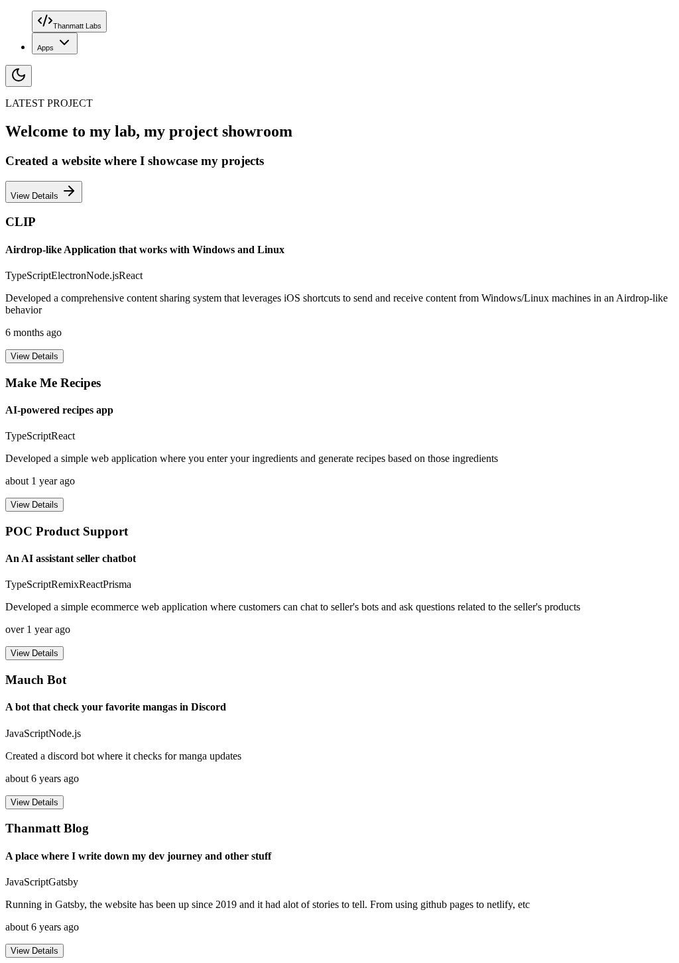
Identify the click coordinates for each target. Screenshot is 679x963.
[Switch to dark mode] (18, 76)
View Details (36, 196)
